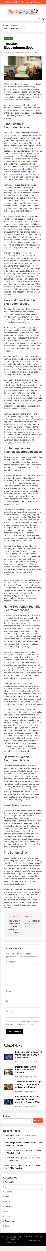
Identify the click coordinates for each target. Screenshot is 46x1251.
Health (7, 1202)
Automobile (9, 1182)
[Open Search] (39, 19)
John (18, 1062)
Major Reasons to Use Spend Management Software (25, 1070)
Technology (9, 1221)
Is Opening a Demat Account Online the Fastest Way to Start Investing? (28, 1055)
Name (9, 991)
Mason (8, 52)
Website (9, 1011)
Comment (11, 962)
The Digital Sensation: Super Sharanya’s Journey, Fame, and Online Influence (28, 1085)
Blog (6, 1187)
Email (9, 1001)
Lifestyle (8, 1206)
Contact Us (39, 1237)
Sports (7, 1216)
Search (6, 1116)
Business (8, 38)
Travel (7, 1226)
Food (7, 1197)
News (7, 1211)
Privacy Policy (34, 1241)
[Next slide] (43, 2)
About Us (29, 1237)
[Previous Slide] (39, 2)
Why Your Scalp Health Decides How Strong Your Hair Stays (21, 2)
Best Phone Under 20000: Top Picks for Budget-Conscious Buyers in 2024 (27, 1099)
